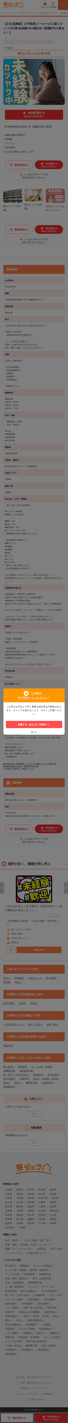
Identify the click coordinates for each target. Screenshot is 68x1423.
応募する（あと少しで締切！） (34, 724)
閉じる (34, 732)
